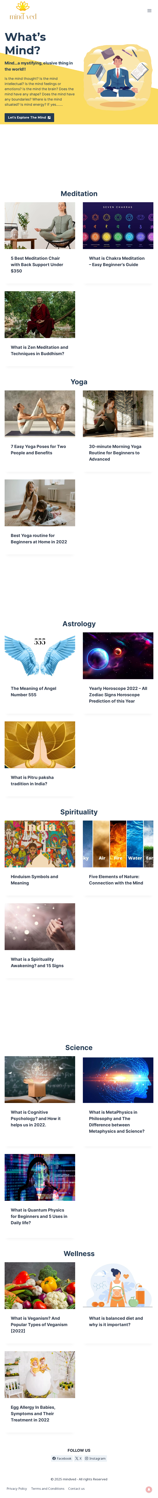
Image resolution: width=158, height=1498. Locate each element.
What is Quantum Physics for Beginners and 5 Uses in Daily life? (39, 1216)
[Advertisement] (79, 151)
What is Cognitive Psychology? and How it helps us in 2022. (36, 1118)
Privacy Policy (17, 1488)
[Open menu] (149, 10)
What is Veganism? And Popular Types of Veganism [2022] (39, 1324)
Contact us (76, 1488)
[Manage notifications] (149, 1489)
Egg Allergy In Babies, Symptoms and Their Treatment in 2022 (33, 1413)
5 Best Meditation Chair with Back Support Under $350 (37, 264)
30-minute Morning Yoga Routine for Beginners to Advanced (115, 453)
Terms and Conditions (47, 1488)
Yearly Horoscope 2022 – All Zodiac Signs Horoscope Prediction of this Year (118, 695)
